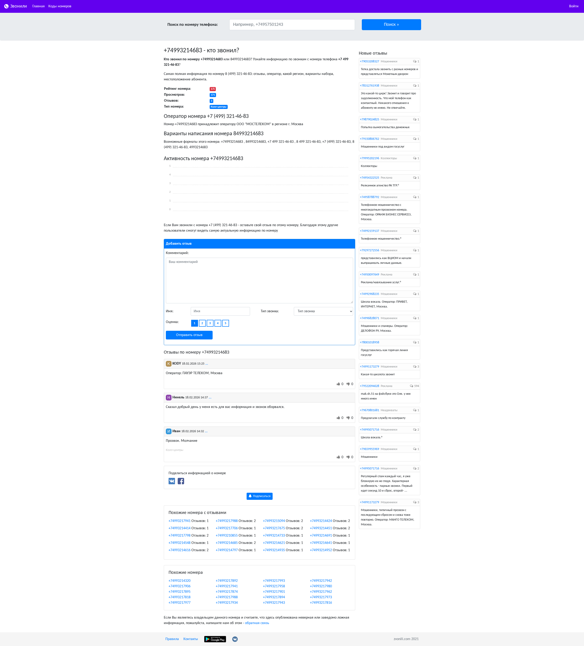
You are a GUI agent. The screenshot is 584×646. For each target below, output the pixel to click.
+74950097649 (369, 274)
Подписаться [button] (261, 496)
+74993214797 (227, 550)
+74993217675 (274, 528)
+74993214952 (321, 550)
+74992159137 (369, 231)
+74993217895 (179, 592)
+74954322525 (369, 178)
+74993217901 (274, 592)
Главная (38, 6)
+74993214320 (179, 581)
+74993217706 (227, 528)
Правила (172, 639)
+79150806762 (369, 139)
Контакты (190, 639)
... (206, 363)
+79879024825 (369, 119)
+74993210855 (227, 535)
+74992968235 (369, 294)
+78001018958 (369, 342)
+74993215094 (274, 521)
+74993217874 (227, 592)
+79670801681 (369, 410)
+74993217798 (179, 535)
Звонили (18, 6)
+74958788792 (369, 197)
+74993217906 (179, 586)
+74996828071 (369, 318)
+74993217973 (321, 597)
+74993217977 (179, 603)
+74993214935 (274, 550)
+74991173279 (369, 366)
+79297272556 (369, 250)
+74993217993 (274, 581)
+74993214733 (274, 535)
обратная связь (257, 623)
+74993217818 (179, 597)
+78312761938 (369, 85)
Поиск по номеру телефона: (192, 25)
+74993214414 (179, 528)
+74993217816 (321, 603)
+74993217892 (227, 581)
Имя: (169, 311)
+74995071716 (369, 430)
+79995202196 (369, 158)
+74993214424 (321, 521)
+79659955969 (369, 449)
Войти (574, 6)
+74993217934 (227, 603)
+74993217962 (321, 592)
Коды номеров (59, 6)
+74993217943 (274, 603)
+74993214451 (321, 528)
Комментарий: (177, 253)
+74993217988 (227, 521)
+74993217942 (321, 581)
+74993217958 (274, 586)
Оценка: (172, 322)
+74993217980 (321, 586)
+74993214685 (227, 543)
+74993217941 (179, 521)
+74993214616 (179, 550)
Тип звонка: (270, 311)
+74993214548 (179, 543)
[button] (391, 24)
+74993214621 (274, 543)
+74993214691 (321, 535)
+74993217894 (274, 597)
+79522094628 (369, 386)
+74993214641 (321, 543)
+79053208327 (369, 61)
